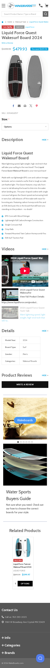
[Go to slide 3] (23, 442)
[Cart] (47, 6)
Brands (10, 653)
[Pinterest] (36, 105)
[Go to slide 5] (29, 442)
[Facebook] (13, 105)
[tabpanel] (23, 562)
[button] (25, 420)
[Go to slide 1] (18, 442)
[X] (30, 105)
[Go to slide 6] (32, 442)
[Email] (19, 105)
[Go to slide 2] (21, 442)
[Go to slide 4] (26, 442)
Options (25, 583)
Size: (6, 119)
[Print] (25, 105)
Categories (12, 645)
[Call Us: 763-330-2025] (41, 6)
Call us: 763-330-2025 (16, 617)
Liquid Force (29, 27)
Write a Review (7, 43)
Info (7, 638)
